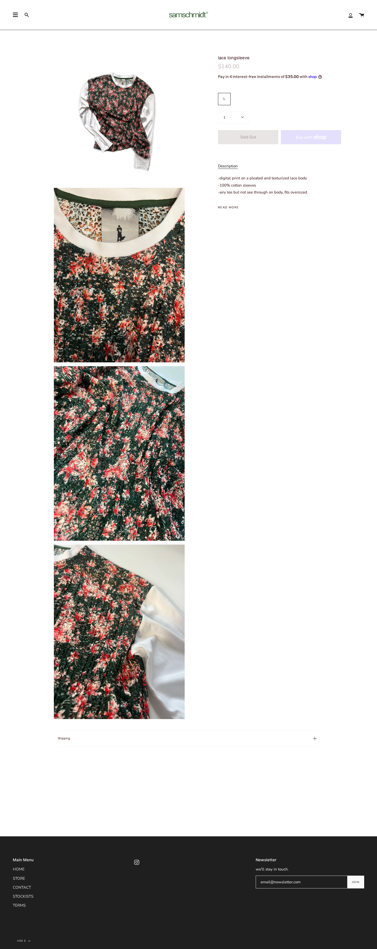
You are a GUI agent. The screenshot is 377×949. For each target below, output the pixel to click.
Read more (228, 207)
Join (355, 882)
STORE (19, 878)
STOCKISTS (23, 896)
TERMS (19, 905)
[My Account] (350, 15)
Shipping (64, 738)
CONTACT (22, 887)
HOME (19, 869)
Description (228, 166)
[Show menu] (15, 15)
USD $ (21, 940)
